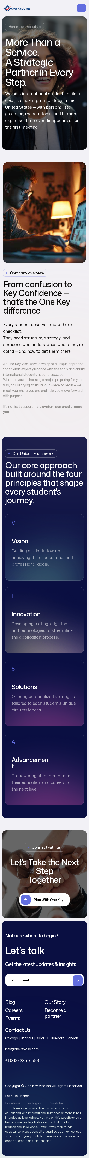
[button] (44, 899)
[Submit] (78, 980)
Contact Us (17, 1030)
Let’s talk (24, 950)
